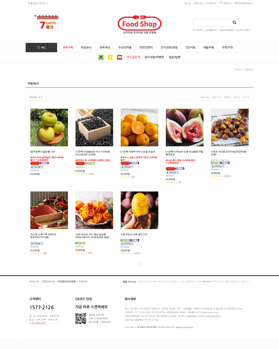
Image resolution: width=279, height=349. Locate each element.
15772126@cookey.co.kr (206, 312)
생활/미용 (208, 47)
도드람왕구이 (211, 30)
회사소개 (34, 281)
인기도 (246, 97)
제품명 (227, 97)
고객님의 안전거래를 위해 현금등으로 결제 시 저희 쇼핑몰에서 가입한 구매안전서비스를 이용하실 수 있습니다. (193, 281)
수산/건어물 (125, 47)
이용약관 (82, 281)
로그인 (187, 3)
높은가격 (216, 97)
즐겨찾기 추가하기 (39, 3)
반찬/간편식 (146, 47)
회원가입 (198, 3)
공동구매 (68, 47)
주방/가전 (227, 47)
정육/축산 (104, 47)
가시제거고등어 (243, 30)
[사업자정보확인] (213, 316)
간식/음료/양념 (169, 47)
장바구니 (227, 3)
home (238, 69)
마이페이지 (211, 3)
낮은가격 (204, 97)
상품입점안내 (48, 281)
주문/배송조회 (244, 3)
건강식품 (190, 47)
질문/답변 (174, 57)
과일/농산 (86, 47)
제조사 (236, 97)
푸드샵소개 (133, 57)
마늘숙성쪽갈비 (226, 30)
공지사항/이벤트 (154, 57)
